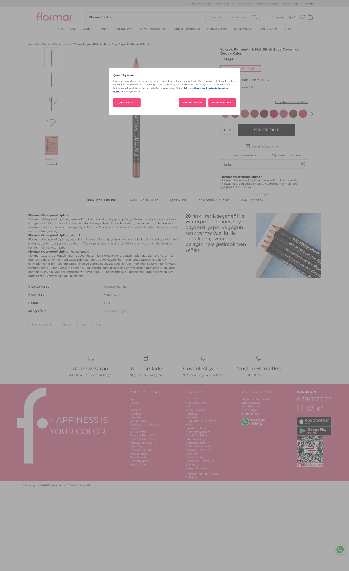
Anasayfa (34, 44)
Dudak (87, 29)
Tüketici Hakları (196, 428)
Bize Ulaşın (249, 410)
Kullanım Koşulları (198, 432)
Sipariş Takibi (250, 403)
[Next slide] (312, 114)
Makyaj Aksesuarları (152, 29)
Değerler (191, 417)
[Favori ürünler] (303, 17)
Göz (73, 29)
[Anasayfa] (54, 17)
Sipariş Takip (290, 3)
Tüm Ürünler (139, 457)
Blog (287, 29)
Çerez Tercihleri (196, 468)
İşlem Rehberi (251, 413)
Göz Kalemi (138, 421)
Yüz (60, 29)
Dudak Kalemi (62, 44)
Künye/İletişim (195, 403)
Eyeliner (135, 417)
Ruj (132, 406)
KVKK (189, 424)
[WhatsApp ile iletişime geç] (340, 550)
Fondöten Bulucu (142, 450)
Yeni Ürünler (268, 29)
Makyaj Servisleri (267, 3)
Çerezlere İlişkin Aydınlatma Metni (198, 444)
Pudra (134, 403)
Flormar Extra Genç (143, 439)
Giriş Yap (277, 17)
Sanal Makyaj (243, 29)
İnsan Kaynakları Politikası (196, 411)
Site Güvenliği (195, 439)
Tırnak (103, 29)
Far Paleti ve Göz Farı (145, 424)
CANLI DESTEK (252, 200)
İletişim (308, 3)
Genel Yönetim (195, 457)
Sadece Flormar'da (186, 29)
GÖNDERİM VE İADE (214, 200)
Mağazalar (245, 3)
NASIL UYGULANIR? (143, 200)
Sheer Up (215, 17)
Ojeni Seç (136, 446)
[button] (51, 58)
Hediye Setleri (217, 29)
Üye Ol (292, 17)
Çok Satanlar (139, 432)
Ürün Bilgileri (261, 194)
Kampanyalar (139, 461)
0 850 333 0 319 (258, 375)
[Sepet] (310, 17)
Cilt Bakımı (123, 29)
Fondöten (136, 413)
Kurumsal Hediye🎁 (198, 3)
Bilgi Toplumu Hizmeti (201, 421)
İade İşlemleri (250, 406)
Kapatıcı (135, 428)
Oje (132, 399)
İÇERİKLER (178, 200)
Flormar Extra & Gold (144, 435)
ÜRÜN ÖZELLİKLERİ (101, 200)
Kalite (189, 406)
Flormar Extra (224, 3)
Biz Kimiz (192, 399)
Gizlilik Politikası (196, 435)
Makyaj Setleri (139, 453)
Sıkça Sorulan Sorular (256, 399)
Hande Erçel (237, 17)
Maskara (135, 410)
